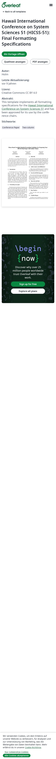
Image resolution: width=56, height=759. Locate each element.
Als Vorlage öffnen (14, 54)
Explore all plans (28, 291)
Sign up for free (28, 284)
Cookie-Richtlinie (33, 747)
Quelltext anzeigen (14, 61)
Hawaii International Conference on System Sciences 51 (27, 107)
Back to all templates (14, 11)
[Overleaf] (11, 5)
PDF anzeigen (40, 61)
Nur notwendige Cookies (16, 752)
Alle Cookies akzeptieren (17, 755)
